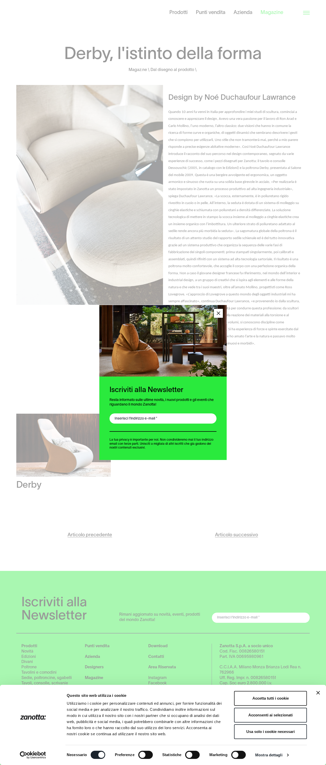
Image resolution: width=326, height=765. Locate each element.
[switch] (145, 755)
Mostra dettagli (268, 755)
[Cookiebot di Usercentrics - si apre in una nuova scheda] (33, 755)
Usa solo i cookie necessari (270, 731)
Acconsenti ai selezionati (270, 715)
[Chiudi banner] (318, 693)
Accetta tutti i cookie (270, 698)
